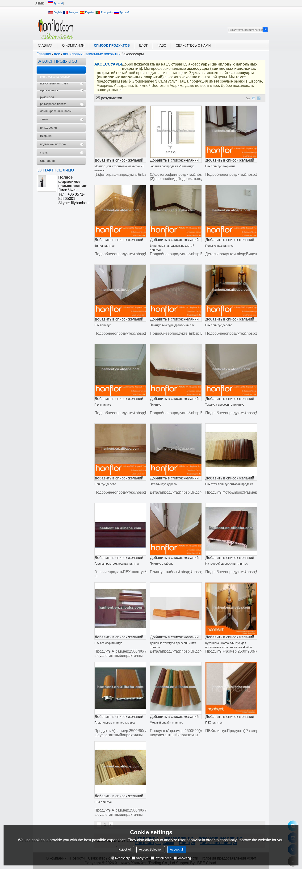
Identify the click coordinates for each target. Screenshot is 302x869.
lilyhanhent (80, 203)
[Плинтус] (176, 370)
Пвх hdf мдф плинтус (108, 643)
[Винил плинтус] (120, 211)
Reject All (124, 849)
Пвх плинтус (102, 325)
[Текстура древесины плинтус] (231, 370)
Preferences (163, 858)
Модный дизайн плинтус (166, 722)
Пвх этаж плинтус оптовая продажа (229, 484)
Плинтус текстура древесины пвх (172, 325)
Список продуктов (112, 45)
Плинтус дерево (105, 484)
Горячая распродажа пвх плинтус (116, 563)
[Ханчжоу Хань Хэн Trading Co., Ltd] (55, 29)
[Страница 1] (99, 824)
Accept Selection (150, 849)
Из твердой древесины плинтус (226, 563)
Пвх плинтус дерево (218, 325)
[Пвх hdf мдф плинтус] (120, 608)
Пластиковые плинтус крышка (114, 722)
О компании (73, 45)
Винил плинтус (104, 245)
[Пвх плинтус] (120, 290)
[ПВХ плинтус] (231, 688)
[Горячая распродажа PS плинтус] (176, 131)
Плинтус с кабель (161, 563)
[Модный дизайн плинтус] (176, 688)
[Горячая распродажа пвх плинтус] (120, 529)
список (253, 98)
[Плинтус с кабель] (176, 529)
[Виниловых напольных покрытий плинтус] (176, 211)
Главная (45, 45)
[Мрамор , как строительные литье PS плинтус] (120, 131)
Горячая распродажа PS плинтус (172, 166)
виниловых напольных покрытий (92, 54)
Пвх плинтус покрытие (220, 166)
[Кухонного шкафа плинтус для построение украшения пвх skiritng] (231, 608)
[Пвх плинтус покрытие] (231, 131)
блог (143, 45)
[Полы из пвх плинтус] (231, 211)
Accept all (177, 849)
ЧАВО (161, 45)
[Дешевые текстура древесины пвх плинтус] (176, 608)
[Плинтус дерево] (120, 449)
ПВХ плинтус (213, 722)
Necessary (122, 858)
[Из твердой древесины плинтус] (231, 529)
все (57, 54)
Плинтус (155, 404)
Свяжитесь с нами (193, 45)
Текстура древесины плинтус (224, 404)
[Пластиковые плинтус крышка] (120, 688)
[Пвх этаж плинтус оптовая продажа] (231, 449)
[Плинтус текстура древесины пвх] (176, 290)
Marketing (184, 858)
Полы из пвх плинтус (219, 245)
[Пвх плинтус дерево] (231, 290)
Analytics (142, 858)
